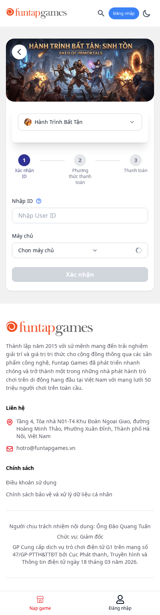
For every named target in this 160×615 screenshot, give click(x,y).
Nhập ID (22, 200)
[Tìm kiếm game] (101, 13)
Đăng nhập (124, 13)
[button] (24, 167)
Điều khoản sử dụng (31, 482)
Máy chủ (22, 235)
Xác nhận (80, 274)
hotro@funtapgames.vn (46, 447)
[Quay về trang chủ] (19, 52)
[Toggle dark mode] (146, 13)
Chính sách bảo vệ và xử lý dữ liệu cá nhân (59, 494)
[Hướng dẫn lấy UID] (39, 201)
